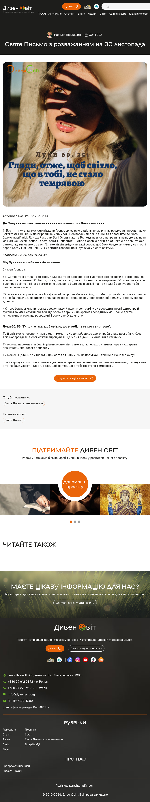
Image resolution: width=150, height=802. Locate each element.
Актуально (55, 13)
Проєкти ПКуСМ (12, 771)
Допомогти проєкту (75, 484)
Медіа (91, 13)
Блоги (81, 13)
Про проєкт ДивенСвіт (16, 766)
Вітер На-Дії (32, 744)
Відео (6, 749)
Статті (68, 13)
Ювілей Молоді (138, 13)
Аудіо (6, 744)
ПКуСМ (42, 13)
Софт (103, 13)
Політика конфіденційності (75, 785)
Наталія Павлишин (67, 35)
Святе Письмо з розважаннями (24, 403)
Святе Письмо (117, 13)
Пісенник (30, 729)
